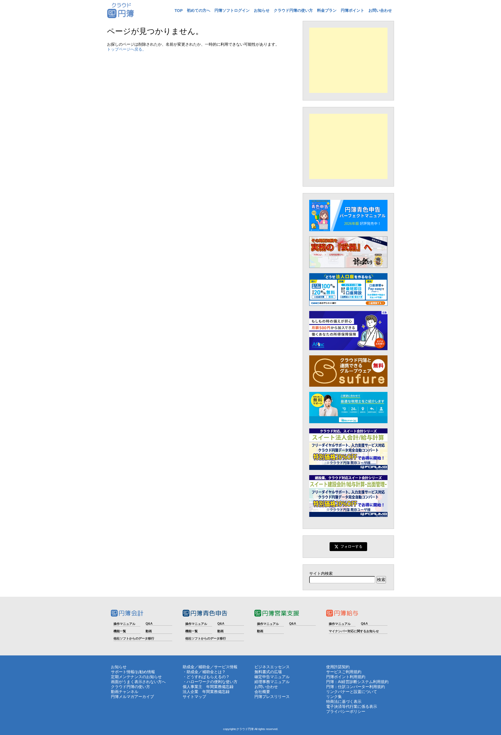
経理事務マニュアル (272, 681)
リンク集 (334, 696)
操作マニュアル (124, 624)
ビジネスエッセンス (272, 667)
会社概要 (262, 691)
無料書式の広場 (268, 672)
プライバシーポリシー (345, 711)
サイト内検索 (321, 573)
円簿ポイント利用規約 (345, 676)
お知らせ (262, 10)
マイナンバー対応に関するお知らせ (354, 631)
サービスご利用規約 (343, 672)
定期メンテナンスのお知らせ (136, 676)
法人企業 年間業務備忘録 (206, 691)
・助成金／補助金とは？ (204, 672)
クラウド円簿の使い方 (293, 10)
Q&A (149, 623)
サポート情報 (122, 672)
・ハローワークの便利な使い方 (210, 681)
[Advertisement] (348, 60)
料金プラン (327, 10)
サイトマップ (194, 696)
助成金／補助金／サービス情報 (210, 667)
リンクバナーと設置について (351, 691)
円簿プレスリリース (272, 696)
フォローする (351, 546)
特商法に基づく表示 (343, 701)
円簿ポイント (352, 10)
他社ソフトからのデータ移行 (134, 638)
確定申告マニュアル (272, 676)
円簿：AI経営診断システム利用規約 (357, 681)
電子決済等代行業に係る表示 (351, 706)
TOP (179, 10)
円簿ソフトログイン (232, 10)
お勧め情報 (145, 672)
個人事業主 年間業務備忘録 (208, 686)
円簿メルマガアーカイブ (132, 696)
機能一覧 (120, 631)
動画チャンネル (124, 691)
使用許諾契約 (338, 667)
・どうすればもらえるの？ (206, 676)
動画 (149, 631)
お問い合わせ (380, 10)
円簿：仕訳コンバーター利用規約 (355, 686)
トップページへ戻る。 (126, 49)
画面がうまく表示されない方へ (138, 681)
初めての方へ (198, 10)
